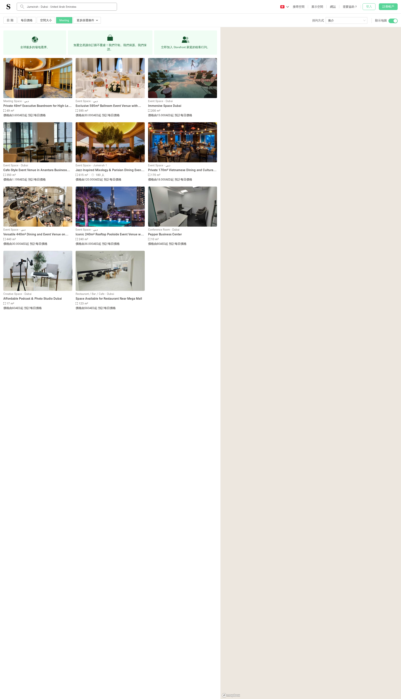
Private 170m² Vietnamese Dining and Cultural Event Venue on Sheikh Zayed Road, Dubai (181, 170)
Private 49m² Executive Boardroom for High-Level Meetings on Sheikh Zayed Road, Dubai (37, 106)
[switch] (393, 21)
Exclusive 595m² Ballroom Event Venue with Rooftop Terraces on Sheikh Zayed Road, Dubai (108, 106)
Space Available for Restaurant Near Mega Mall (109, 298)
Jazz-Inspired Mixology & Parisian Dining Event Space (109, 170)
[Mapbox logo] (231, 695)
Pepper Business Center (165, 234)
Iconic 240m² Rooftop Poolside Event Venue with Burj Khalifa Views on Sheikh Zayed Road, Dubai (110, 234)
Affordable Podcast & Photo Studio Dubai (32, 298)
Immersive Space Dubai (164, 105)
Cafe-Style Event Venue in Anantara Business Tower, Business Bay (35, 170)
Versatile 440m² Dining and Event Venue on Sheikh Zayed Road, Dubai (34, 234)
